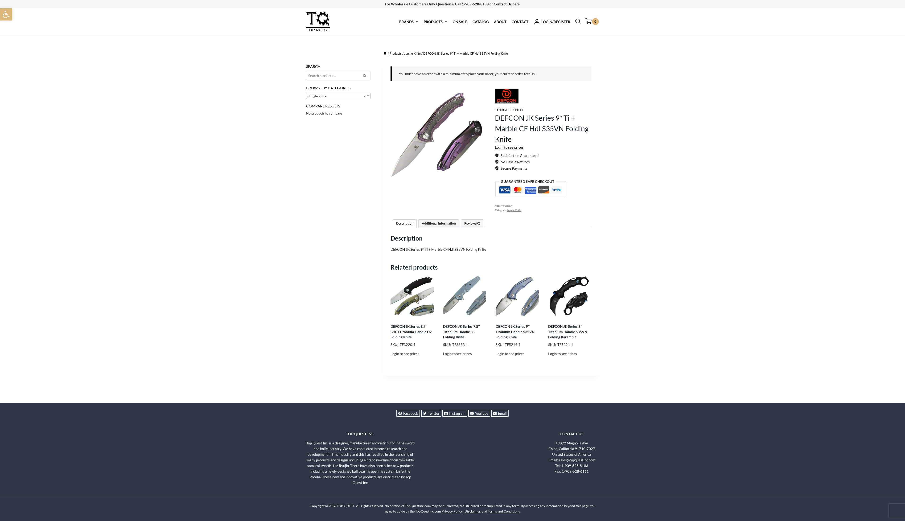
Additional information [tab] (439, 223)
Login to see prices (509, 147)
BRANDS (406, 22)
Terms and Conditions (504, 511)
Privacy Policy (452, 511)
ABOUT (500, 22)
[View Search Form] (578, 21)
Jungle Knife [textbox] (337, 96)
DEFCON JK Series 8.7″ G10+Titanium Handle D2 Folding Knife (411, 331)
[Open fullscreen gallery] (482, 180)
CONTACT (520, 22)
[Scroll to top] (893, 500)
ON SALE (460, 22)
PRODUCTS (433, 22)
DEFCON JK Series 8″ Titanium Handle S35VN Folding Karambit (567, 331)
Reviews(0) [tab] (472, 223)
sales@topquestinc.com (577, 460)
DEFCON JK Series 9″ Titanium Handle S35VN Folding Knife (515, 331)
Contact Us (503, 4)
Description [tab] (404, 223)
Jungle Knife (510, 110)
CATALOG (481, 22)
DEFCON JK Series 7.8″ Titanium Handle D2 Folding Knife (461, 331)
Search (366, 76)
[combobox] (338, 96)
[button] (6, 14)
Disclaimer (472, 511)
